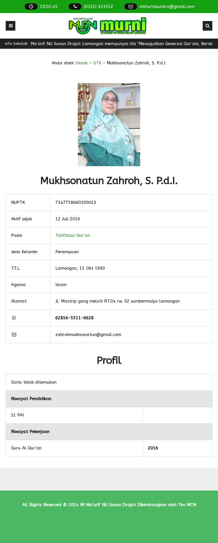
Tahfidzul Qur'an (72, 235)
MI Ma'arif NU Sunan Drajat (108, 504)
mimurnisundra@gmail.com (167, 6)
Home (82, 63)
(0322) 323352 (98, 6)
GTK (97, 63)
